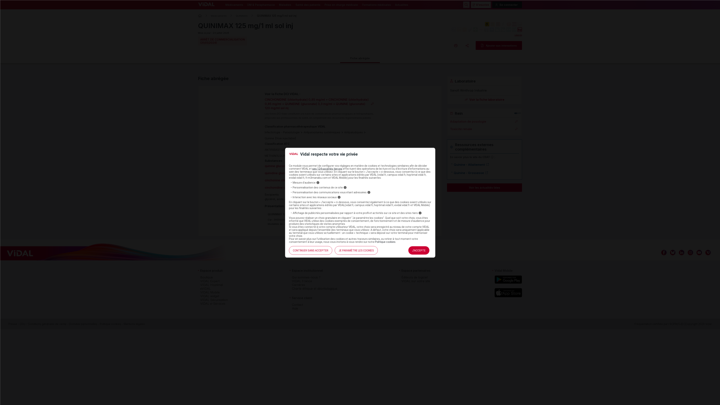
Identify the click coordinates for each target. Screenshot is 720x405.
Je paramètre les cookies (356, 250)
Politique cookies (385, 241)
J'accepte (419, 250)
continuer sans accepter (310, 250)
